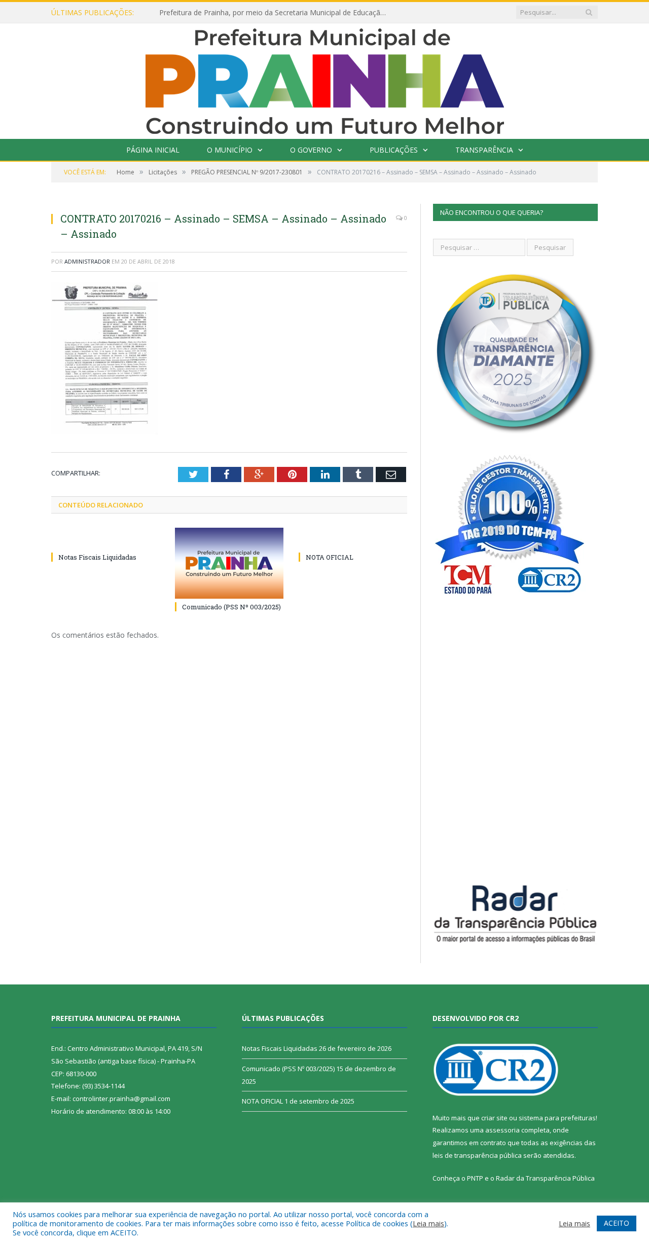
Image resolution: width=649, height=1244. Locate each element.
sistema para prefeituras (557, 1117)
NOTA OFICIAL (329, 557)
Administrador (87, 261)
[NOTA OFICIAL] (353, 538)
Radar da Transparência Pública (545, 1178)
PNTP (475, 1178)
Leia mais (428, 1223)
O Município (230, 150)
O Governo (311, 150)
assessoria (502, 1130)
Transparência (484, 150)
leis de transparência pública (477, 1155)
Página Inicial (152, 150)
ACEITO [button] (616, 1223)
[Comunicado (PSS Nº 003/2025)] (229, 563)
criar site (494, 1117)
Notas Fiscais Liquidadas (97, 557)
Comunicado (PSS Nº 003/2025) (231, 606)
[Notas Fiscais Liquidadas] (105, 538)
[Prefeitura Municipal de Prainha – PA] (324, 79)
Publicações (394, 150)
